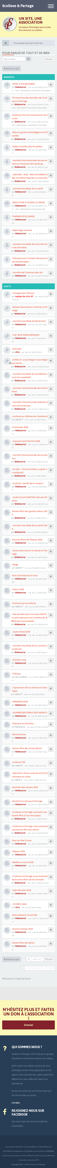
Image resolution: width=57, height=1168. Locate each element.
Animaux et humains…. (24, 723)
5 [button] (39, 968)
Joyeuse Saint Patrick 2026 (26, 440)
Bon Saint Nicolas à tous (25, 575)
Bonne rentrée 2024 (22, 928)
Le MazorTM (18, 762)
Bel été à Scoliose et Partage (27, 801)
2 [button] (26, 968)
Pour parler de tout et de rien (25, 53)
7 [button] (48, 968)
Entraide (16, 348)
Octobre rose (19, 659)
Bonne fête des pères (23, 942)
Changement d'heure (23, 293)
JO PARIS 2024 (19, 903)
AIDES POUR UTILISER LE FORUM (28, 202)
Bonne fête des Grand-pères (27, 748)
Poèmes (16, 673)
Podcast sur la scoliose (24, 603)
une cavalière (21, 676)
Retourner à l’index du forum (17, 978)
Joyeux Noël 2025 (21, 631)
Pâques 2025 (18, 851)
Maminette (20, 726)
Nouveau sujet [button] (12, 68)
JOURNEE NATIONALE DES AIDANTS (29, 712)
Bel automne (19, 734)
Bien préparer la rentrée (24, 914)
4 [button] (35, 968)
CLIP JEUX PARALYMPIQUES (25, 334)
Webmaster (20, 87)
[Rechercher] (28, 59)
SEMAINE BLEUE (20, 701)
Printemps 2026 (20, 427)
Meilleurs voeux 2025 (23, 862)
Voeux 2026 (18, 589)
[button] (52, 968)
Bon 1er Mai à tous (21, 840)
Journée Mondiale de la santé (27, 188)
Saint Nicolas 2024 (21, 890)
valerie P (19, 419)
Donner (28, 1025)
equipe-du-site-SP (24, 296)
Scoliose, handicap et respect (27, 483)
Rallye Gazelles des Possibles (27, 146)
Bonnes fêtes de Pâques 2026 (27, 539)
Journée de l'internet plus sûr (27, 272)
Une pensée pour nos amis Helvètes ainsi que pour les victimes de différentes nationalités (29, 617)
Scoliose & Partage (18, 6)
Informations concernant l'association (35, 90)
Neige (15, 564)
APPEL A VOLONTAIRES (23, 83)
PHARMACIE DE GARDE (23, 216)
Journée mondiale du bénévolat (29, 320)
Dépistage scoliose (22, 230)
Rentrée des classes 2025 (25, 787)
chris (17, 352)
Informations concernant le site (32, 209)
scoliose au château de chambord (30, 416)
